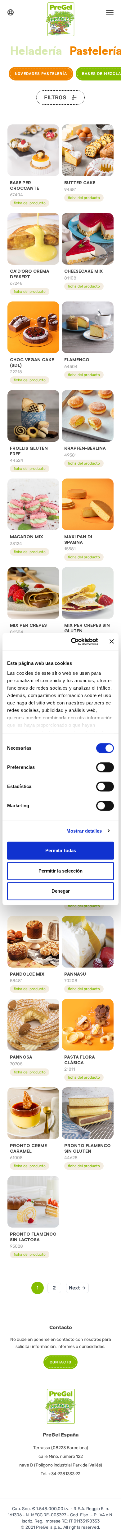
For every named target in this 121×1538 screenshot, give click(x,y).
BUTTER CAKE (79, 182)
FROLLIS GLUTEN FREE (29, 450)
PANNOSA (21, 1056)
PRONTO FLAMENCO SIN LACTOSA (33, 1236)
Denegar (61, 891)
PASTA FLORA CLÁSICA (79, 1059)
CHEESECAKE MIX (83, 271)
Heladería (36, 51)
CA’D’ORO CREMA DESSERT (29, 273)
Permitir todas (60, 850)
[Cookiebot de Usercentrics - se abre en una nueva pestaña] (73, 642)
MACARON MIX (26, 536)
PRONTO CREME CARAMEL (28, 1148)
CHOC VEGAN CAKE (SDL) (32, 362)
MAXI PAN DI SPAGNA (78, 539)
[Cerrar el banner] (112, 641)
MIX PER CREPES (28, 625)
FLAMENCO (76, 359)
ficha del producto (30, 203)
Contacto (61, 1362)
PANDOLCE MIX (27, 974)
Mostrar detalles (84, 831)
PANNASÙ (75, 974)
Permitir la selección (60, 870)
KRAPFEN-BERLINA (85, 448)
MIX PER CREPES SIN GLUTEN (87, 627)
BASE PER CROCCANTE (24, 185)
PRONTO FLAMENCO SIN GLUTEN (87, 1148)
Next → (77, 1288)
